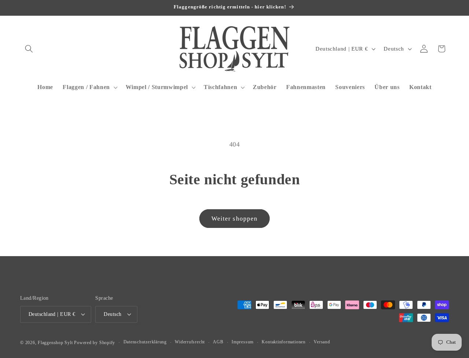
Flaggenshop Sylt (55, 342)
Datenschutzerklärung (145, 341)
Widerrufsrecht (190, 341)
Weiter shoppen (234, 218)
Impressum (243, 341)
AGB (218, 341)
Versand (322, 341)
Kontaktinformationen (283, 341)
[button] (29, 49)
